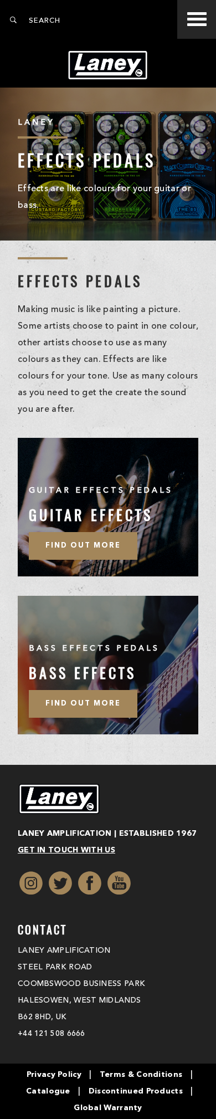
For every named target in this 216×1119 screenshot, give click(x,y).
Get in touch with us (66, 850)
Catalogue (48, 1091)
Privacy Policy (54, 1075)
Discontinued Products (136, 1091)
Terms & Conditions (141, 1075)
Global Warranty (108, 1108)
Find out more (83, 545)
